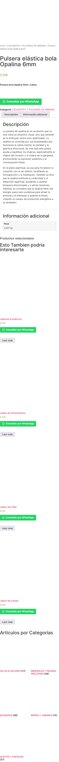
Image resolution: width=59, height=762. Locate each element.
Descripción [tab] (11, 114)
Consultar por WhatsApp (22, 101)
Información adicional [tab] (35, 114)
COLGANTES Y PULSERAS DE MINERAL (26, 45)
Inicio (2, 45)
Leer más (7, 340)
